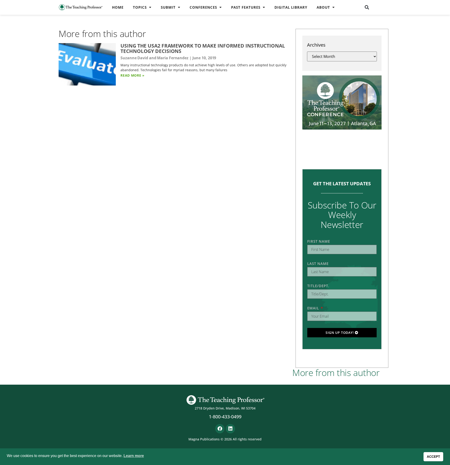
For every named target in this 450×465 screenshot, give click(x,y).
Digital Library (290, 7)
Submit (168, 7)
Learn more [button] (134, 456)
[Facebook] (220, 428)
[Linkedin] (230, 428)
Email (313, 308)
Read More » (132, 75)
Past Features (245, 7)
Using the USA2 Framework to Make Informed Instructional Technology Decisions (202, 48)
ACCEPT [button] (433, 456)
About (323, 7)
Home (118, 7)
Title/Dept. (318, 285)
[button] (367, 7)
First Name (318, 241)
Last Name (318, 263)
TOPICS (140, 7)
